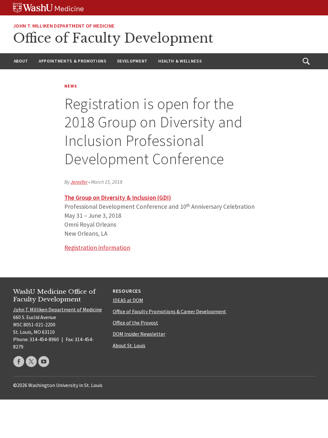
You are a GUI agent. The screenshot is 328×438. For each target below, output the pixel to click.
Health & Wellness (180, 61)
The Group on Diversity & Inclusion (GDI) (117, 197)
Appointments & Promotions (73, 61)
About (21, 61)
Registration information (97, 247)
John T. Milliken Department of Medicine (63, 25)
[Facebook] (18, 361)
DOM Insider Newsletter (139, 334)
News (70, 86)
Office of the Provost (135, 322)
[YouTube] (43, 361)
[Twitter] (31, 361)
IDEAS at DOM (128, 300)
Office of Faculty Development (113, 38)
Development (132, 61)
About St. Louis (129, 345)
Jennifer (78, 182)
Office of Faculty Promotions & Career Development (169, 311)
